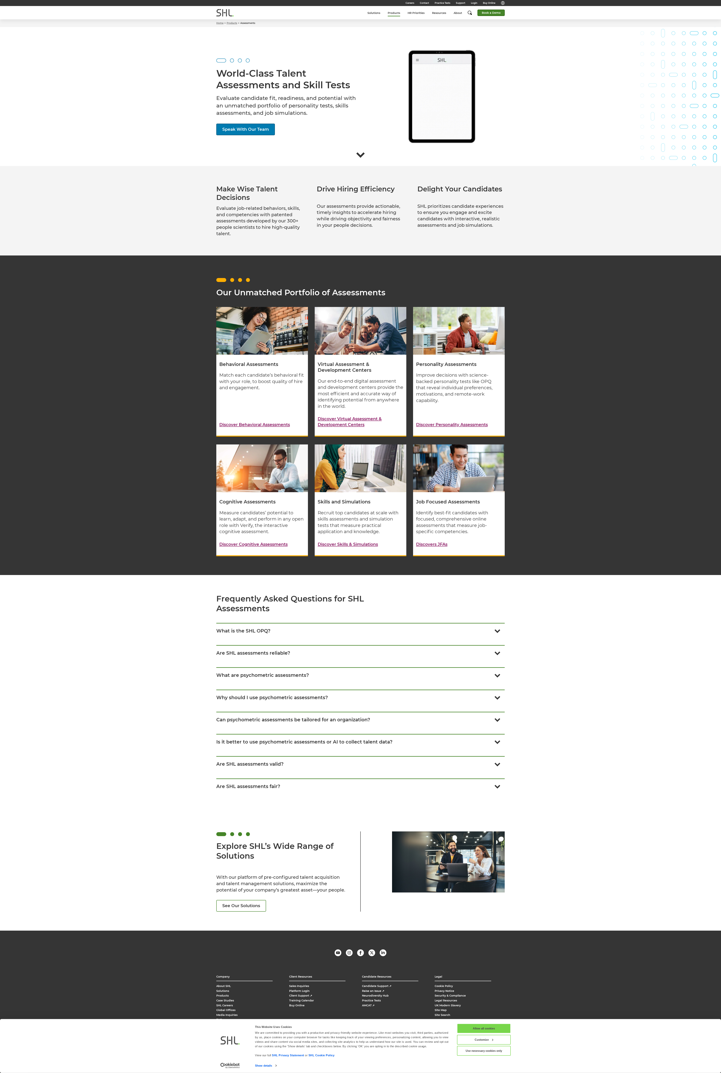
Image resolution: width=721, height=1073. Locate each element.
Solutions (373, 13)
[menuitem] (374, 13)
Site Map (441, 1010)
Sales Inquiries (299, 986)
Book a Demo (491, 12)
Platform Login (299, 991)
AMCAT (368, 1005)
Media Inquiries (227, 1015)
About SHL (223, 986)
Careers (410, 3)
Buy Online (489, 3)
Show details (263, 1065)
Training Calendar (301, 1000)
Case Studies (225, 1000)
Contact (424, 3)
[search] (472, 13)
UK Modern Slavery (448, 1005)
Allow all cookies (484, 1028)
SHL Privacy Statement (288, 1055)
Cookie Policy (444, 986)
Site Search (442, 1015)
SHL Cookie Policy (321, 1055)
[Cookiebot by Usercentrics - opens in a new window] (230, 1065)
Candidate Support (376, 986)
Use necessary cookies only (484, 1050)
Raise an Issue (373, 991)
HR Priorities (416, 13)
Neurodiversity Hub (375, 995)
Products (394, 13)
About (458, 13)
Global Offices (225, 1010)
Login (474, 3)
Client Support (300, 995)
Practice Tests (442, 3)
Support (460, 3)
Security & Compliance (450, 995)
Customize (482, 1039)
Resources (439, 13)
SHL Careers (224, 1005)
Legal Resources (446, 1000)
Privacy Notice (444, 991)
